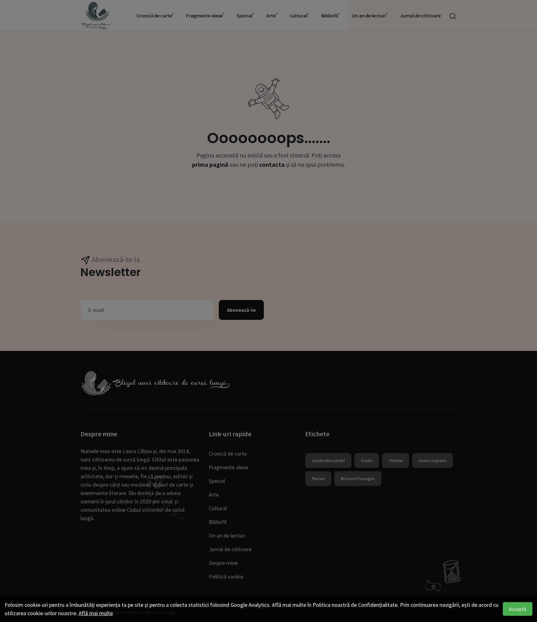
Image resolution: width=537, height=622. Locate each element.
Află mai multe (96, 613)
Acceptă (517, 609)
